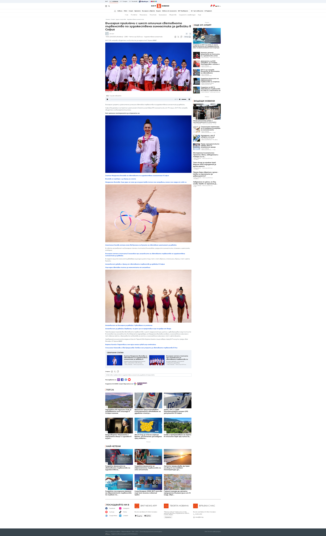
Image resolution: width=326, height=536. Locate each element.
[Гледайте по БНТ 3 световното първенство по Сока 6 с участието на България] (196, 90)
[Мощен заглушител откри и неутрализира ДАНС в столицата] (207, 111)
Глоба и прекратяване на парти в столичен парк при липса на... (177, 435)
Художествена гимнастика (135, 19)
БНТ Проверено (183, 11)
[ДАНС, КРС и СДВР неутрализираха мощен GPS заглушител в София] (177, 400)
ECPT (137, 531)
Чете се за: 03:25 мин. (207, 132)
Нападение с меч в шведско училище (208, 136)
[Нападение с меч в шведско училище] (196, 138)
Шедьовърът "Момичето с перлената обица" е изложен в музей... (118, 436)
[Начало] (115, 11)
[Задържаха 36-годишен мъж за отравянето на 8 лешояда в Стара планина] (119, 400)
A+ (187, 34)
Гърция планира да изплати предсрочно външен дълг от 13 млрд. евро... (177, 493)
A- (190, 34)
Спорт (131, 11)
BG (219, 6)
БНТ (106, 1)
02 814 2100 (198, 514)
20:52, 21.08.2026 (205, 131)
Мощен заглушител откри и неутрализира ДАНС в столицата (204, 121)
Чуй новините (198, 11)
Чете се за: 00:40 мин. (208, 177)
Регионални (143, 15)
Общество (172, 15)
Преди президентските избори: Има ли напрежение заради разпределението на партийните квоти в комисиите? (210, 145)
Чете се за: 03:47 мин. (207, 158)
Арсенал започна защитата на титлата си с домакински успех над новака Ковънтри (210, 54)
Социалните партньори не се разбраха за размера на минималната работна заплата (210, 128)
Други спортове (121, 19)
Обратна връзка (125, 531)
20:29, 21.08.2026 (197, 185)
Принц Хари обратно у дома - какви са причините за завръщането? (205, 174)
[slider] (141, 99)
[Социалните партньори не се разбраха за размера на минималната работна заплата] (196, 129)
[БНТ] (107, 34)
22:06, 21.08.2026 (197, 123)
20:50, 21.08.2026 (197, 177)
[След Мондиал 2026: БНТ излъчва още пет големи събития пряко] (148, 482)
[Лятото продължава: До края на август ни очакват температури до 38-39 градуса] (177, 457)
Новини (119, 11)
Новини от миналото (169, 11)
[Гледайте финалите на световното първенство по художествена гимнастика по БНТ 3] (119, 457)
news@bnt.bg (199, 517)
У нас (126, 15)
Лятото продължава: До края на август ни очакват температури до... (176, 468)
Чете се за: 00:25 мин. (207, 139)
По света (134, 15)
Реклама (148, 441)
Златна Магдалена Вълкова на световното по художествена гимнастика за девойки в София (135, 357)
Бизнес (158, 11)
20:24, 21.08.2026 (205, 148)
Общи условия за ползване (112, 531)
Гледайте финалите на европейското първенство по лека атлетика (148, 468)
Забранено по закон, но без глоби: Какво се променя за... (205, 183)
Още (199, 15)
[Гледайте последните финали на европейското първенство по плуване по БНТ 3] (119, 482)
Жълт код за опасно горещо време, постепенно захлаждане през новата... (148, 436)
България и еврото (148, 11)
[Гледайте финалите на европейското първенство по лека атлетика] (148, 457)
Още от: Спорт (202, 25)
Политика (153, 15)
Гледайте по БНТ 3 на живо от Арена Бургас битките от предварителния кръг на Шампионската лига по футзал (206, 46)
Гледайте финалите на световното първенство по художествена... (117, 468)
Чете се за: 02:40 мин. (207, 168)
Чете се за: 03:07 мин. (208, 185)
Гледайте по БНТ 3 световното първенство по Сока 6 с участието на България (210, 89)
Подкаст (209, 11)
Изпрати (168, 517)
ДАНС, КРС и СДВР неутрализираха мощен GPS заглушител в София (176, 411)
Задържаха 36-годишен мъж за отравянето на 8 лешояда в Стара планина (118, 411)
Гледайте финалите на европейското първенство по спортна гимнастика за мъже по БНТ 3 (210, 80)
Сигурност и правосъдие (187, 15)
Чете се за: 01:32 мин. (207, 123)
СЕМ (133, 531)
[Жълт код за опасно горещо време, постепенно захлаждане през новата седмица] (148, 425)
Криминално (163, 15)
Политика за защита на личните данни (151, 531)
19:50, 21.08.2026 (197, 158)
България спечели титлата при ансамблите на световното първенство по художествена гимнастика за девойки (177, 357)
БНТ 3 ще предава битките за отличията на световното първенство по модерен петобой (210, 71)
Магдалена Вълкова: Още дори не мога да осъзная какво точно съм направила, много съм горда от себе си (146, 182)
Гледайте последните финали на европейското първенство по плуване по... (118, 493)
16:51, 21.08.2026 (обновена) (207, 138)
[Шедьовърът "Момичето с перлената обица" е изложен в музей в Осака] (119, 425)
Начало (108, 19)
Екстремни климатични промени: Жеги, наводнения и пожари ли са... (205, 155)
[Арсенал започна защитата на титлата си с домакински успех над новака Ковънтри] (196, 55)
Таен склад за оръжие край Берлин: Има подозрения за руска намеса (204, 164)
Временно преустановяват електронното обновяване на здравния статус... (148, 411)
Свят (125, 11)
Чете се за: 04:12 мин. (207, 149)
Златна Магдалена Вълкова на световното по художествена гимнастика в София (137, 175)
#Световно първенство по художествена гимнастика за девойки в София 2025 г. (130, 375)
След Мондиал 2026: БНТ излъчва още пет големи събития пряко (148, 493)
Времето (137, 11)
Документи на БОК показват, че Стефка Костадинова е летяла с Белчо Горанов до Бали (210, 62)
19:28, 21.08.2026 (197, 168)
